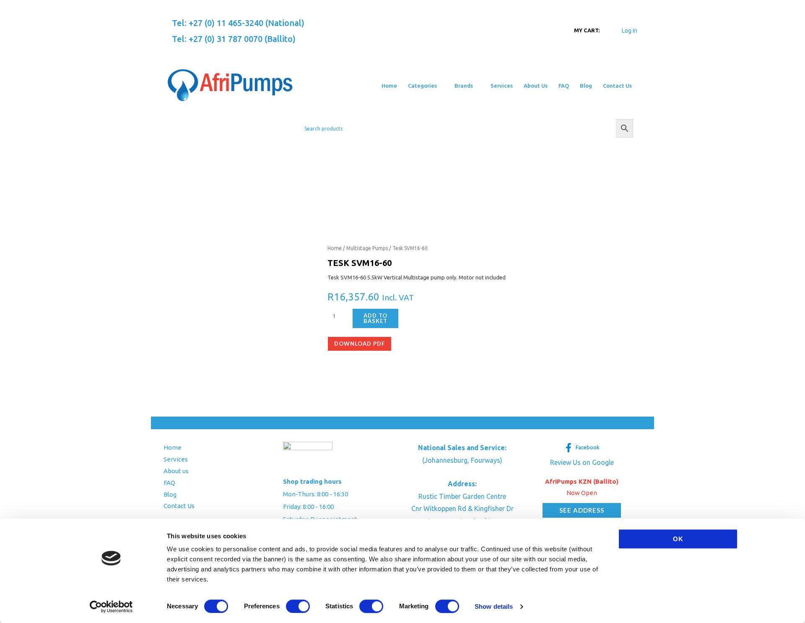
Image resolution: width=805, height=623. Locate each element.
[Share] (777, 9)
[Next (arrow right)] (790, 311)
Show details (494, 606)
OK (678, 538)
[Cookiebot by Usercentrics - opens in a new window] (111, 606)
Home (334, 248)
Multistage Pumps (367, 248)
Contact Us (179, 505)
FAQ (169, 482)
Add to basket (375, 318)
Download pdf (359, 343)
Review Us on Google (582, 462)
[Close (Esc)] (796, 9)
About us (176, 470)
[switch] (298, 606)
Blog (170, 494)
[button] (440, 86)
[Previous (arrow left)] (14, 311)
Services (176, 459)
